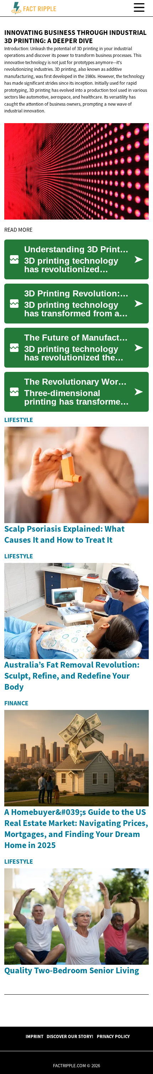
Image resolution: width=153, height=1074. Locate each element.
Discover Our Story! (70, 1036)
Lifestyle (18, 420)
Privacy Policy (113, 1036)
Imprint (34, 1036)
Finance (16, 703)
